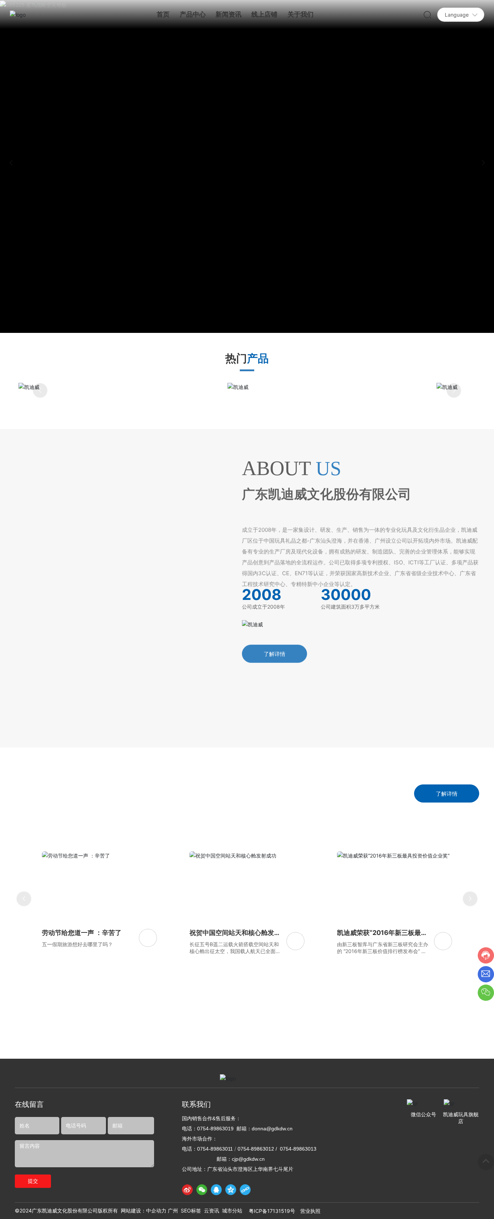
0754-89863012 (256, 1206)
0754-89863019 (215, 1186)
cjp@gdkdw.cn (248, 1216)
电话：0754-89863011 (207, 1206)
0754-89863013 (298, 1206)
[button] (483, 163)
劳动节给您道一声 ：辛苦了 (82, 990)
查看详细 (247, 443)
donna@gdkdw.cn (272, 1186)
